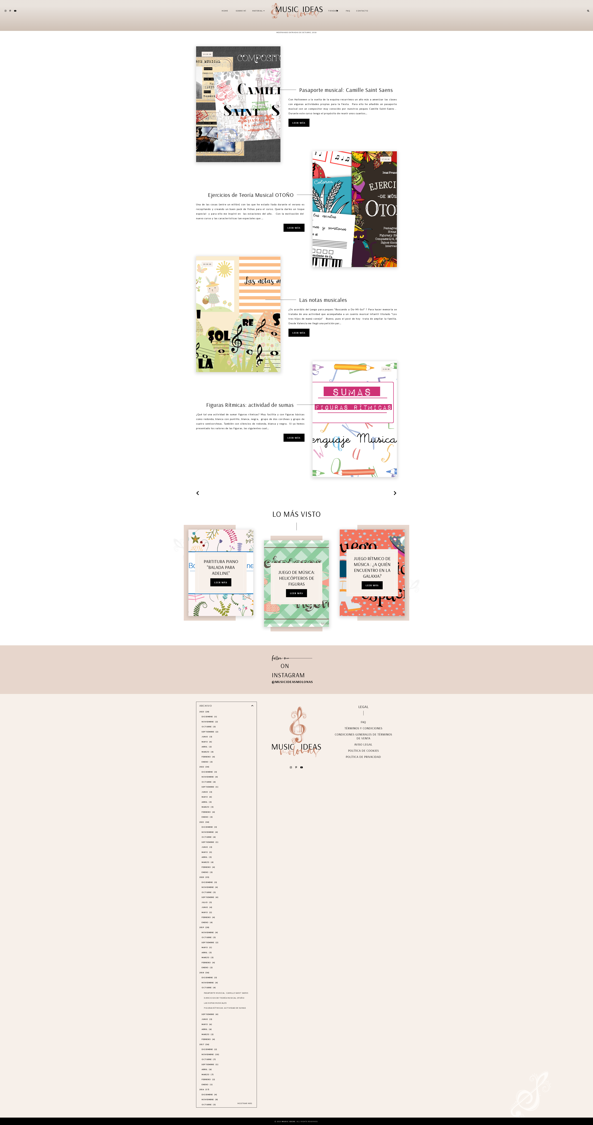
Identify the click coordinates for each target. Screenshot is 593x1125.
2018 (203, 973)
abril (206, 747)
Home (225, 11)
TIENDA (332, 11)
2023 (203, 712)
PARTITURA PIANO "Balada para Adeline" (221, 567)
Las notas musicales (323, 299)
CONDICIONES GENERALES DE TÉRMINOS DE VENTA (363, 736)
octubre (208, 727)
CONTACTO (362, 11)
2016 (203, 1089)
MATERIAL (257, 11)
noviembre (209, 722)
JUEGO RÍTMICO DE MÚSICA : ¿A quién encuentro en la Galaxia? (372, 567)
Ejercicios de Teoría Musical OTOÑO (251, 194)
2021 (203, 822)
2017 (203, 1044)
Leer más (298, 122)
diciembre (209, 717)
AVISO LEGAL (363, 744)
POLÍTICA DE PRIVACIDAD (363, 757)
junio (206, 737)
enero (207, 762)
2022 (203, 767)
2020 (203, 877)
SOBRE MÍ (241, 11)
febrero (208, 757)
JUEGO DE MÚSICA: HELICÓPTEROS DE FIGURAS (296, 578)
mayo (206, 742)
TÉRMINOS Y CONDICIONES (363, 728)
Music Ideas (288, 1121)
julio (206, 902)
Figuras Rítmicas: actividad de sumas (250, 404)
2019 (203, 927)
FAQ (348, 11)
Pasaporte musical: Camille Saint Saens (346, 89)
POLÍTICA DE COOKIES (363, 750)
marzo (207, 752)
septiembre (210, 732)
